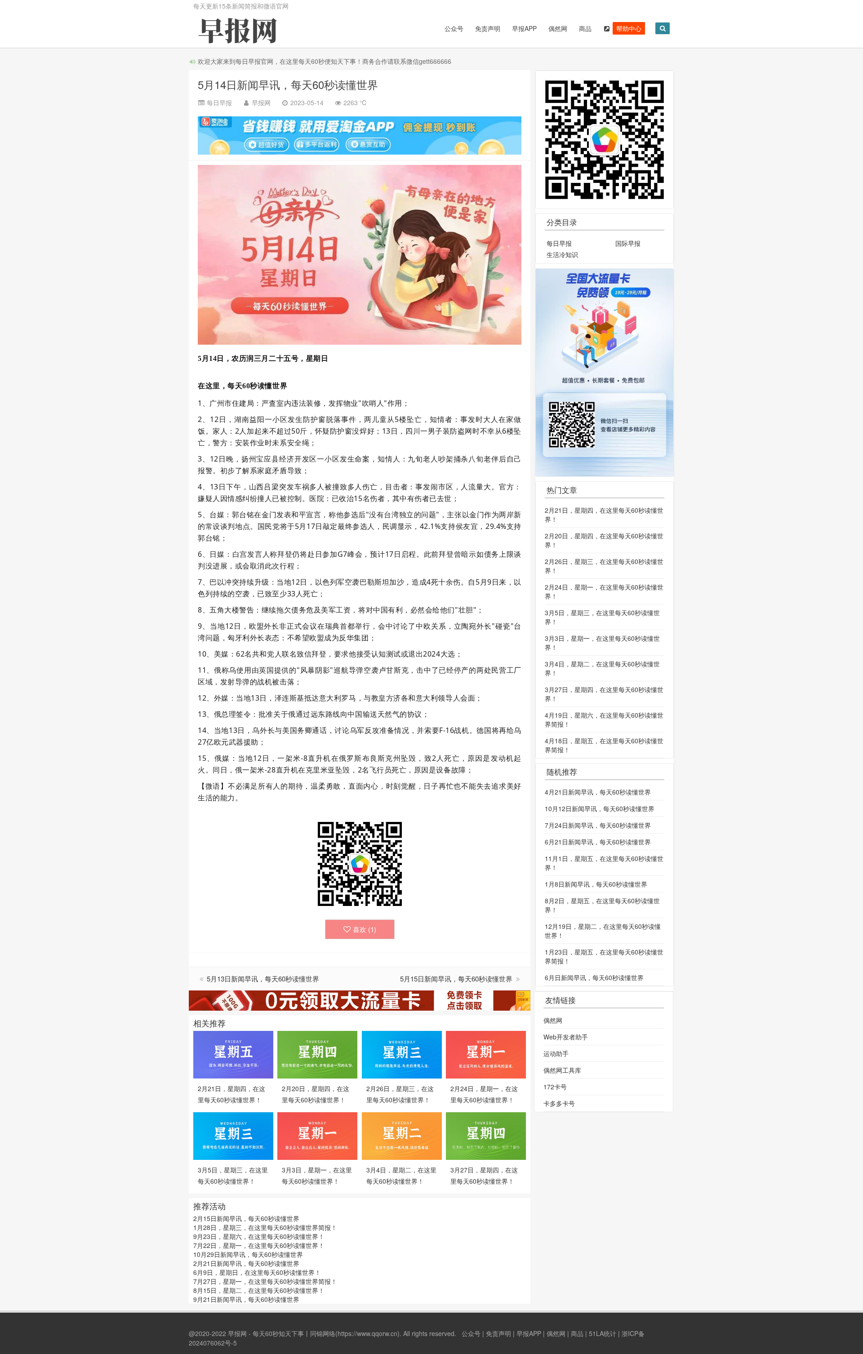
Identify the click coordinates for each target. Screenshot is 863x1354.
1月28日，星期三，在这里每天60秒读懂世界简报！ (265, 1227)
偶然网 (557, 28)
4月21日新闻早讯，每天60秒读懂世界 (598, 791)
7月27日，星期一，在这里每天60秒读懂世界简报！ (265, 1281)
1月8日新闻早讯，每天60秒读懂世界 (596, 883)
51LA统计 (602, 1333)
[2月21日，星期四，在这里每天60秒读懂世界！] (233, 1053)
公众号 (454, 28)
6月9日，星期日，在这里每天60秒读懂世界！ (257, 1272)
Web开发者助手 (565, 1036)
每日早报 (559, 243)
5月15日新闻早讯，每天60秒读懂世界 (457, 978)
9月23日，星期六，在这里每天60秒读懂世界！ (259, 1236)
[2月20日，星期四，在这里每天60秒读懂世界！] (317, 1053)
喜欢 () (364, 929)
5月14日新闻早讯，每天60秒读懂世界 (288, 84)
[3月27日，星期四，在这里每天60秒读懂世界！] (486, 1135)
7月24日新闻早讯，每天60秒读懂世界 (598, 825)
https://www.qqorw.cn (367, 1333)
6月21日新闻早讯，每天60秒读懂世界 (598, 841)
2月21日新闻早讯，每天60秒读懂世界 (246, 1263)
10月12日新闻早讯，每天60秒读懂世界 (599, 808)
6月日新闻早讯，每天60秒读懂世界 (594, 977)
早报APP (524, 28)
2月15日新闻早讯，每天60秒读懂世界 (246, 1218)
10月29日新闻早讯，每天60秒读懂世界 (248, 1254)
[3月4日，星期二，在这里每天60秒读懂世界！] (402, 1135)
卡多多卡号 (559, 1103)
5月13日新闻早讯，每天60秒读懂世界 (263, 978)
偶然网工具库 (562, 1069)
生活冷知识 (562, 254)
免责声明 (487, 28)
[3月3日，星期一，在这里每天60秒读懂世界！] (317, 1135)
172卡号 (555, 1086)
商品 (585, 28)
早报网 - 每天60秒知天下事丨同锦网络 (281, 1333)
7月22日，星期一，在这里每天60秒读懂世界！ (259, 1245)
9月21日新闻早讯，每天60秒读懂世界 (246, 1299)
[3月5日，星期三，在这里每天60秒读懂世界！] (233, 1135)
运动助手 (556, 1053)
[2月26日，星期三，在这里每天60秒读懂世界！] (402, 1053)
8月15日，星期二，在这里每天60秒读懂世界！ (259, 1290)
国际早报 (628, 243)
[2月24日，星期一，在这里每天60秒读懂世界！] (486, 1053)
